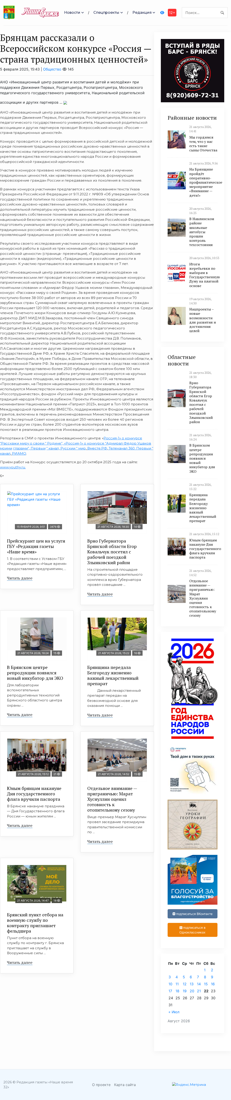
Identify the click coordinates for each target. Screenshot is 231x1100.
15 (206, 984)
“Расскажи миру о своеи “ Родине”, (31, 443)
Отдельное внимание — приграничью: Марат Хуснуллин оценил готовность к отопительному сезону (112, 799)
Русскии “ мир (73, 448)
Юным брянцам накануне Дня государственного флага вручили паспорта (34, 793)
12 (185, 984)
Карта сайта (125, 1084)
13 (192, 984)
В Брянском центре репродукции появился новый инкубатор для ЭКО (35, 672)
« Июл (174, 1012)
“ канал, (53, 448)
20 (192, 991)
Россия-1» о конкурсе (123, 438)
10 (170, 984)
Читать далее (19, 578)
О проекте (101, 1084)
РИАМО (19, 453)
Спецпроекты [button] (106, 12)
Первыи (38, 448)
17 (170, 991)
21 (199, 991)
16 (213, 984)
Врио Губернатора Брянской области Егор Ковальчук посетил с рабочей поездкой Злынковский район (112, 552)
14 (199, 984)
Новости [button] (72, 12)
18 (177, 991)
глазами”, (22, 448)
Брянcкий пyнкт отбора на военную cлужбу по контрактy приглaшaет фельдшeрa (35, 923)
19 (185, 991)
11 (177, 984)
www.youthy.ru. (13, 467)
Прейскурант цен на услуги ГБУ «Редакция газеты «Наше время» (36, 546)
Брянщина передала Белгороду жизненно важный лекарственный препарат (113, 675)
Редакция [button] (142, 12)
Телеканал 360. (122, 448)
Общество (52, 69)
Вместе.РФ (97, 448)
